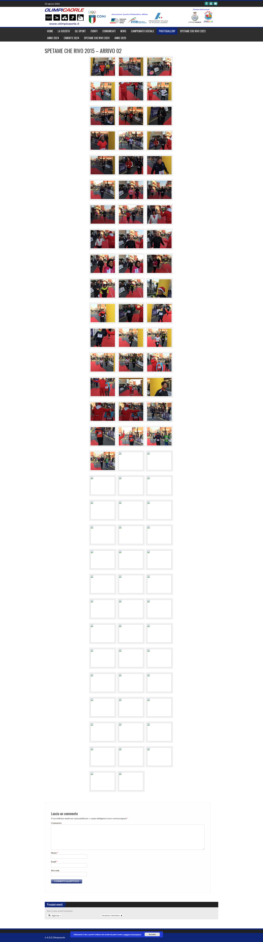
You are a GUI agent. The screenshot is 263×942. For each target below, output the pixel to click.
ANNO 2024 (53, 38)
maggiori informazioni (132, 934)
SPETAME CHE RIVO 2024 (97, 38)
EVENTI (94, 31)
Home (50, 31)
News (123, 31)
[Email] (215, 3)
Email (54, 861)
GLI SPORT (80, 31)
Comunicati (109, 31)
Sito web (55, 870)
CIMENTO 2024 (71, 38)
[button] (54, 915)
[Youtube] (211, 3)
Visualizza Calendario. (111, 915)
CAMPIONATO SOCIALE (142, 31)
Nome (54, 852)
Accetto (152, 934)
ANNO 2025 (120, 38)
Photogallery (167, 31)
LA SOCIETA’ (64, 31)
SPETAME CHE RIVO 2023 (193, 31)
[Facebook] (206, 3)
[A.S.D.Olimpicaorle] (130, 16)
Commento (56, 823)
